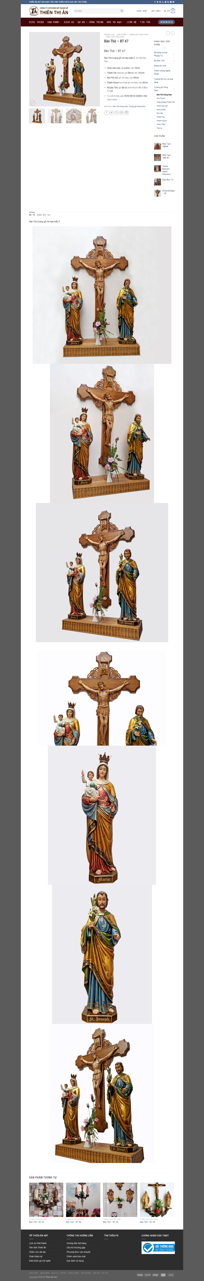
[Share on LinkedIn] (126, 112)
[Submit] (121, 11)
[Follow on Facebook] (155, 2)
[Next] (95, 69)
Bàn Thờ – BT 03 (110, 1222)
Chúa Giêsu (161, 110)
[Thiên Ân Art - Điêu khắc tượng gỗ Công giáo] (49, 11)
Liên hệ (131, 22)
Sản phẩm (53, 22)
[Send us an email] (160, 2)
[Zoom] (33, 103)
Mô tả (32, 215)
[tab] (32, 215)
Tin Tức (145, 22)
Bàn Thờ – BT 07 (36, 1222)
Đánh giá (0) (44, 215)
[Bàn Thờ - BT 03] (120, 1200)
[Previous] (34, 69)
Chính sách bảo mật (76, 1256)
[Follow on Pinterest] (165, 2)
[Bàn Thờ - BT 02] (157, 1200)
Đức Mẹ (160, 113)
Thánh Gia (161, 117)
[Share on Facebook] (106, 112)
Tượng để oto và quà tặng (163, 80)
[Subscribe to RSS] (168, 2)
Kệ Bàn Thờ (159, 61)
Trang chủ (109, 34)
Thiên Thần (161, 124)
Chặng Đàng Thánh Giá (166, 102)
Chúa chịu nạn (162, 106)
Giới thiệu (36, 22)
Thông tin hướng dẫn (80, 1235)
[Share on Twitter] (111, 112)
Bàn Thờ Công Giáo (115, 37)
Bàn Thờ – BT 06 (73, 1222)
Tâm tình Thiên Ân (37, 1247)
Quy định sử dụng (75, 1260)
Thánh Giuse (162, 121)
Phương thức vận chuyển (78, 1252)
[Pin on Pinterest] (121, 112)
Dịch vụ (69, 22)
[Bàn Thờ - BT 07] (46, 1200)
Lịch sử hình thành (37, 1243)
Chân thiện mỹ (35, 1256)
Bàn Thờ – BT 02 (147, 1222)
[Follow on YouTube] (173, 2)
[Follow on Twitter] (157, 2)
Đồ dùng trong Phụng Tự (160, 54)
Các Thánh (161, 98)
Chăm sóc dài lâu (37, 1252)
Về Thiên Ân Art (38, 1235)
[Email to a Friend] (116, 112)
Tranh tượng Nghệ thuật (162, 72)
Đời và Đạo (114, 22)
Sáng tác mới (160, 66)
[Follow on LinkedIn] (171, 2)
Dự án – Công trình (90, 22)
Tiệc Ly (159, 128)
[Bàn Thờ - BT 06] (83, 1200)
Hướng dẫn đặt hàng (76, 1243)
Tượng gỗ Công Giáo (138, 34)
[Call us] (163, 2)
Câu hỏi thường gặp (76, 1247)
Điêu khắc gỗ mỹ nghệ (39, 1260)
